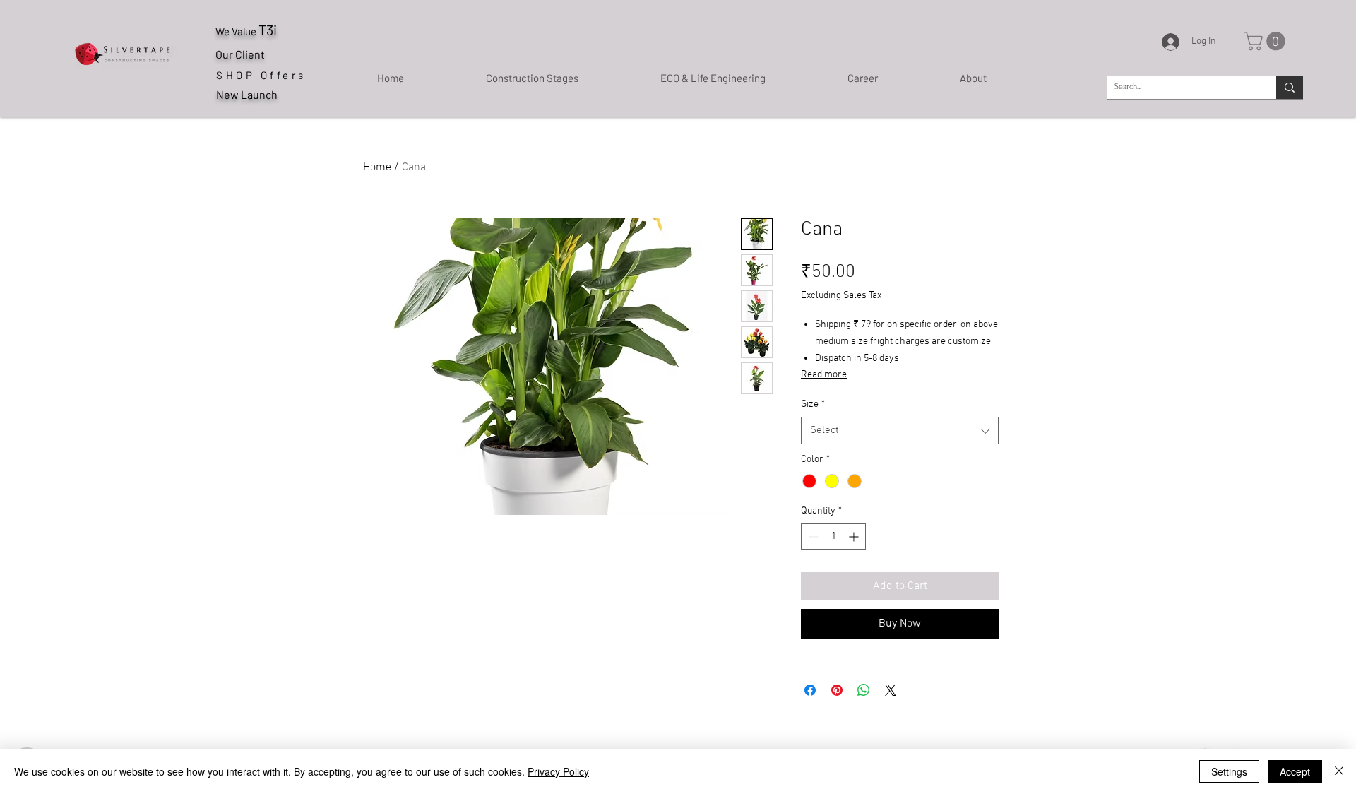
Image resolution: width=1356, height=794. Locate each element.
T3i (267, 29)
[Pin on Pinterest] (836, 690)
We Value (236, 31)
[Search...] (1289, 87)
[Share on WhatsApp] (863, 690)
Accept (1295, 771)
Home (377, 167)
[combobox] (900, 430)
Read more (824, 375)
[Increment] (855, 536)
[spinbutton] (833, 536)
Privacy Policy (558, 771)
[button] (1267, 41)
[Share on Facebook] (810, 690)
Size (813, 404)
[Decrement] (812, 536)
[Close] (1339, 771)
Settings (1229, 771)
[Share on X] (890, 690)
